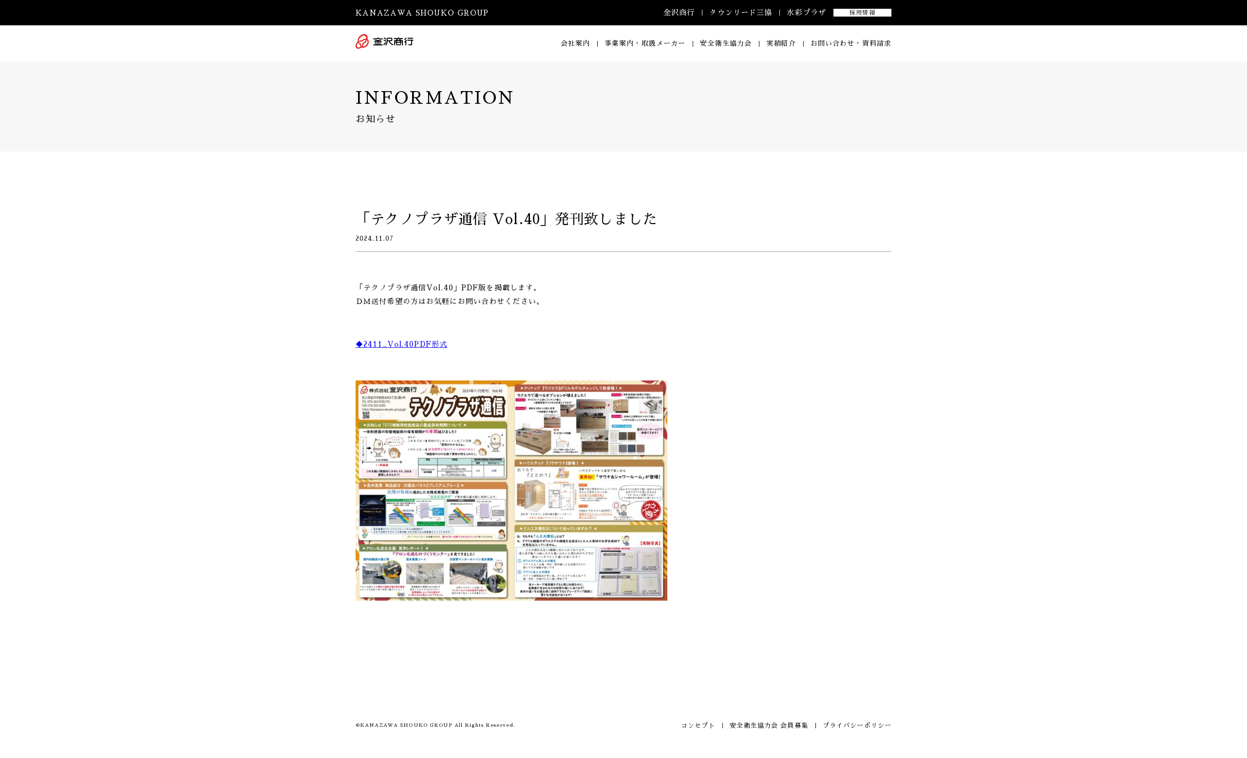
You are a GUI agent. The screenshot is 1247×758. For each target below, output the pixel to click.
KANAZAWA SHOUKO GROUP (422, 13)
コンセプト (698, 725)
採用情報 (862, 13)
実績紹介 (780, 43)
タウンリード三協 (740, 12)
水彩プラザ (806, 12)
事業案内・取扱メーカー (645, 43)
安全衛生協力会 (726, 43)
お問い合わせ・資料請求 (851, 43)
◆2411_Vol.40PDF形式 (401, 344)
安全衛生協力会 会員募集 (769, 725)
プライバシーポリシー (857, 725)
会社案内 (575, 43)
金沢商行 (679, 12)
